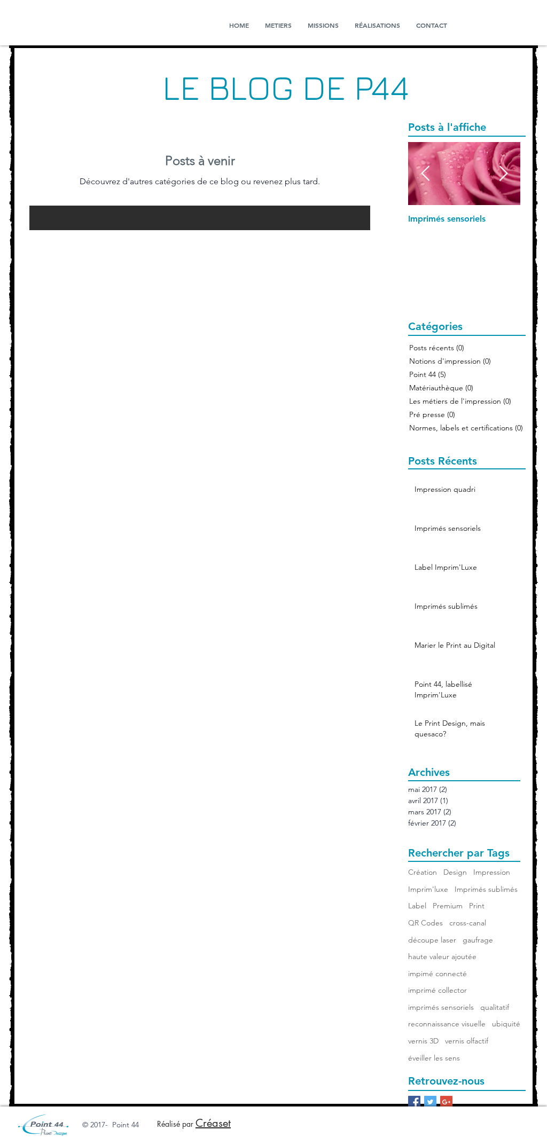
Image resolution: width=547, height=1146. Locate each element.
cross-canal (467, 923)
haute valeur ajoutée (442, 956)
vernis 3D (423, 1041)
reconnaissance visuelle (447, 1024)
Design (455, 872)
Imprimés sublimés (486, 889)
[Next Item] (503, 174)
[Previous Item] (425, 174)
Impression (491, 872)
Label (417, 905)
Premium (448, 905)
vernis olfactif (466, 1041)
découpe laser (432, 940)
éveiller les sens (434, 1058)
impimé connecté (437, 973)
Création (422, 872)
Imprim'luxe (428, 889)
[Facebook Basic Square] (414, 1102)
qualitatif (494, 1007)
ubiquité (506, 1024)
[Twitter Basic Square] (430, 1102)
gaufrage (478, 940)
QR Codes (425, 923)
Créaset (213, 1123)
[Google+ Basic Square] (446, 1102)
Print (477, 905)
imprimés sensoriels (441, 1007)
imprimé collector (437, 990)
